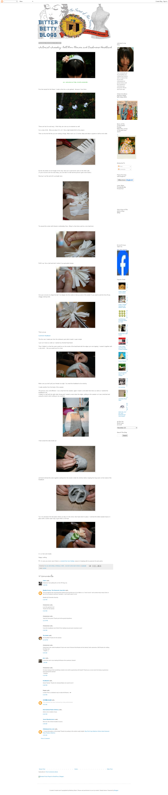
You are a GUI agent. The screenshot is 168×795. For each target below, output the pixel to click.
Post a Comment (45, 738)
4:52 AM (45, 735)
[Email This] (93, 566)
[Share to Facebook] (98, 566)
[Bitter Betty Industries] (123, 275)
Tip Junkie (46, 635)
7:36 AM (45, 662)
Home (76, 769)
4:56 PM (45, 630)
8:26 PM (45, 714)
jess (44, 658)
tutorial (44, 568)
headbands (46, 680)
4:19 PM (45, 675)
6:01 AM (45, 704)
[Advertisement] (75, 754)
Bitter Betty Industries (122, 249)
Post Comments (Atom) (52, 772)
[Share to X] (97, 566)
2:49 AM (45, 723)
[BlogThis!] (95, 566)
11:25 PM (45, 620)
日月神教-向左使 (47, 700)
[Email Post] (89, 565)
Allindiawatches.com (48, 729)
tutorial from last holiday (67, 561)
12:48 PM (45, 640)
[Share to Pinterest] (100, 566)
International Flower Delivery (51, 709)
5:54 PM (45, 611)
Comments (122, 169)
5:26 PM (45, 599)
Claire (44, 580)
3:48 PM (45, 585)
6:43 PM (45, 695)
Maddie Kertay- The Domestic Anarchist (54, 590)
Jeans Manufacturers (49, 719)
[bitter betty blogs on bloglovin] (125, 181)
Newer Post (42, 769)
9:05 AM (45, 653)
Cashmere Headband (44, 335)
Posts (120, 166)
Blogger (116, 790)
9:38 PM (45, 685)
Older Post (109, 769)
